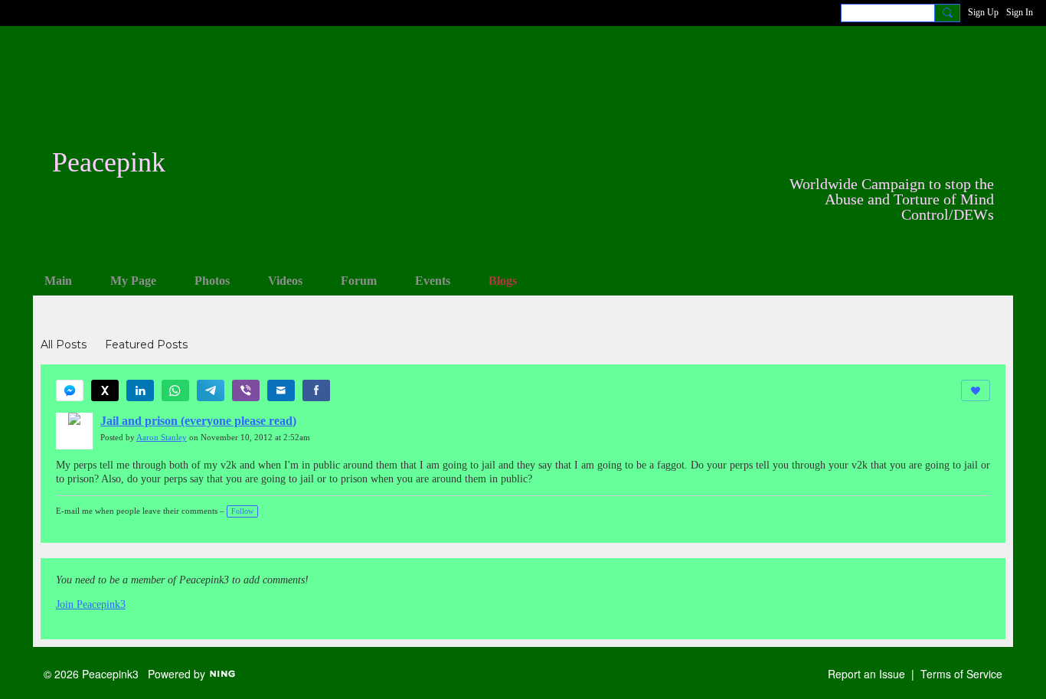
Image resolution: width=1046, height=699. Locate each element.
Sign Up (983, 12)
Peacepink (108, 162)
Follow (242, 511)
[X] (105, 390)
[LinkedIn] (140, 390)
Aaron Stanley (161, 437)
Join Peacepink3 (91, 604)
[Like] (975, 390)
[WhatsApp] (175, 390)
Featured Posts (146, 344)
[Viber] (246, 390)
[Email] (281, 390)
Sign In (1019, 12)
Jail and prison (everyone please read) (198, 420)
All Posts (64, 344)
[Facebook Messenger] (69, 390)
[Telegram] (210, 390)
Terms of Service (961, 673)
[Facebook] (316, 390)
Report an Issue (866, 673)
